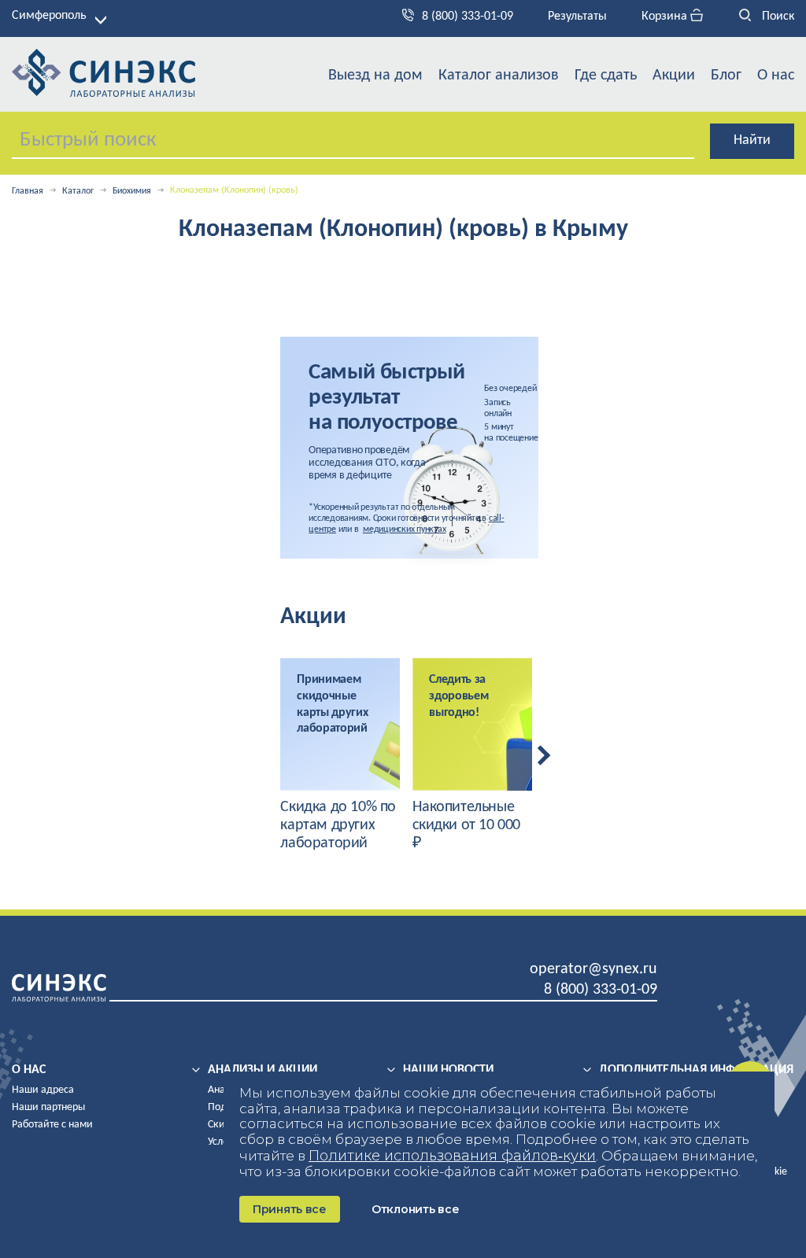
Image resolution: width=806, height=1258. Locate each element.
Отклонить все (415, 1209)
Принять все (290, 1209)
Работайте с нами (52, 1125)
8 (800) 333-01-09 (467, 16)
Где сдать (606, 75)
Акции (674, 75)
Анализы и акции (262, 1070)
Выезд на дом (375, 75)
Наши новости (448, 1070)
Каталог (78, 191)
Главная (27, 191)
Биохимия (132, 191)
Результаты (577, 16)
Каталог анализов (498, 75)
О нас (775, 75)
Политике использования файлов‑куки (452, 1155)
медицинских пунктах (404, 529)
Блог (726, 75)
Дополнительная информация (696, 1070)
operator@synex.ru (593, 969)
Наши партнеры (48, 1107)
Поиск (776, 16)
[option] (340, 755)
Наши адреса (43, 1090)
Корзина (665, 16)
